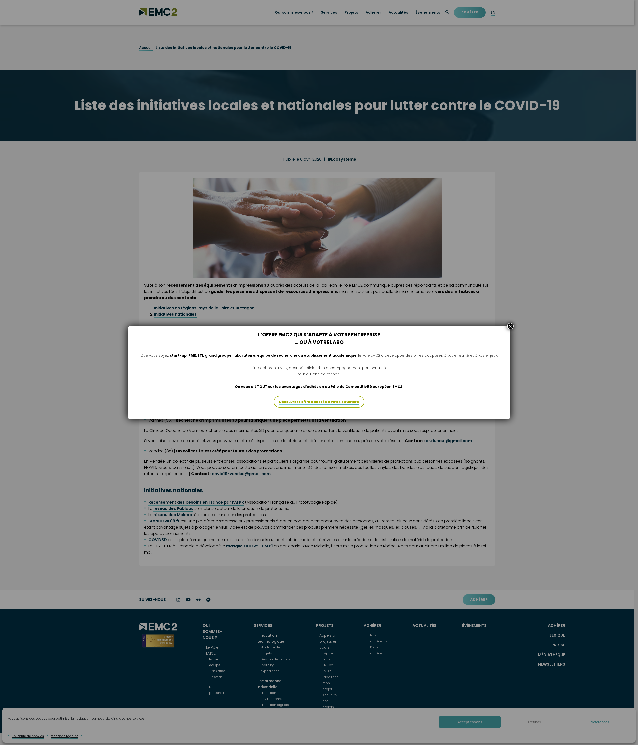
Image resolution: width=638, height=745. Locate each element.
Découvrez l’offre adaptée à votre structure (319, 401)
